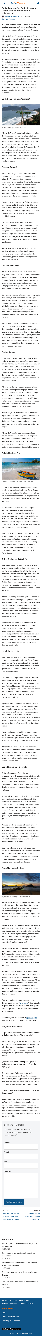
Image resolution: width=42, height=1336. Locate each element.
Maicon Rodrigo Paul (12, 16)
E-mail (7, 1152)
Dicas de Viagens (8, 19)
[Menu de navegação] (4, 3)
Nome (7, 1143)
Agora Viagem (31, 1018)
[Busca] (38, 3)
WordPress (27, 1334)
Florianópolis (23, 1003)
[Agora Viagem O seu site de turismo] (18, 3)
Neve (12, 1334)
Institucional (6, 1300)
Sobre (4, 1313)
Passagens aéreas (21, 1300)
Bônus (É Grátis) (27, 1303)
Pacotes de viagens (9, 1303)
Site (5, 1162)
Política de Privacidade (10, 1317)
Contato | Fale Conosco (11, 1321)
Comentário (9, 1171)
